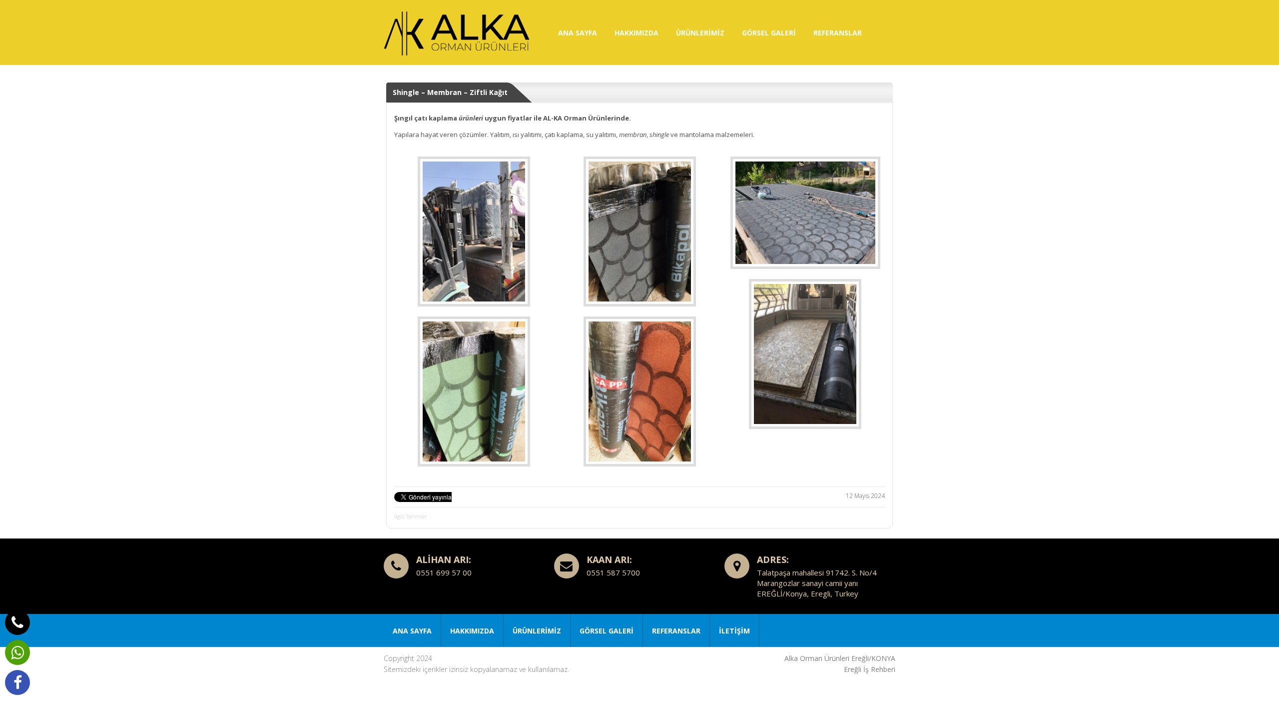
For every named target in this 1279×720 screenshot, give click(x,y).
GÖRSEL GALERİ (769, 33)
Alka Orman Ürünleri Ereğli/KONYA (839, 658)
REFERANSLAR (837, 33)
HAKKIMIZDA (636, 33)
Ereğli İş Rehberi (869, 669)
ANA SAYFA (577, 33)
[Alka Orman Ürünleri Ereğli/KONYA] (459, 32)
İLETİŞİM (734, 631)
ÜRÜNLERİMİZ (700, 33)
